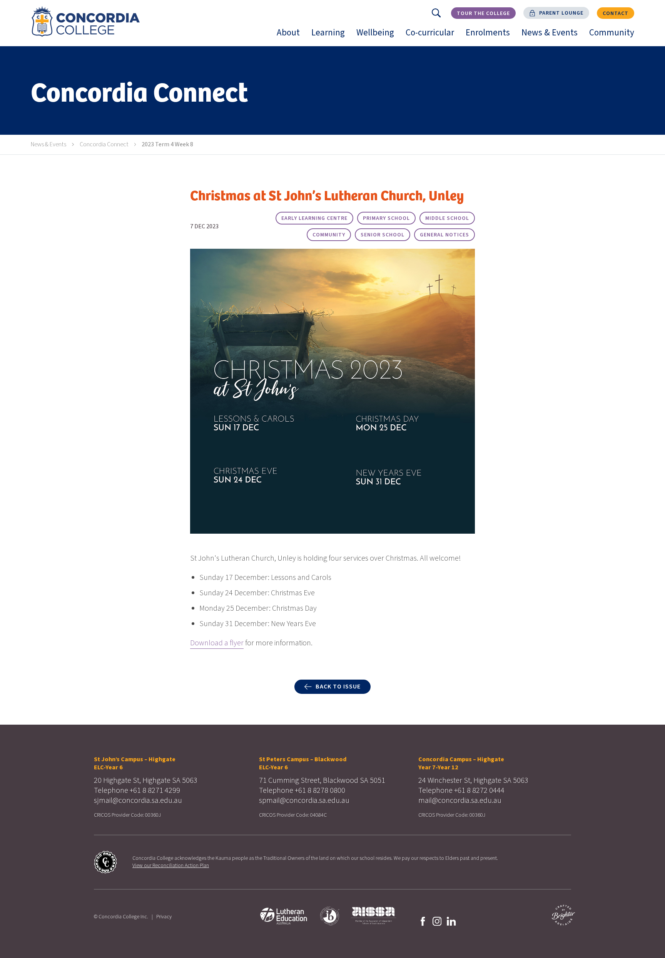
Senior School (382, 235)
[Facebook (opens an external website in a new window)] (422, 920)
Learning (331, 36)
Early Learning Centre (314, 218)
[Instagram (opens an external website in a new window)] (437, 920)
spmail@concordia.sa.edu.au (304, 800)
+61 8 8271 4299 (155, 790)
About (291, 36)
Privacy (164, 917)
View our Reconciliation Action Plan (170, 865)
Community (614, 36)
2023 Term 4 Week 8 (167, 144)
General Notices (444, 235)
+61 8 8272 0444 (479, 790)
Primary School (386, 218)
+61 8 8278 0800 (320, 790)
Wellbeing (378, 36)
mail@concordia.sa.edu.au (459, 800)
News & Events (552, 36)
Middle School (447, 218)
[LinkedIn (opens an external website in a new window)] (451, 920)
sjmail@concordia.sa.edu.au (138, 800)
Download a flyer (217, 643)
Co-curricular (433, 36)
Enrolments (491, 36)
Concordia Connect (104, 144)
